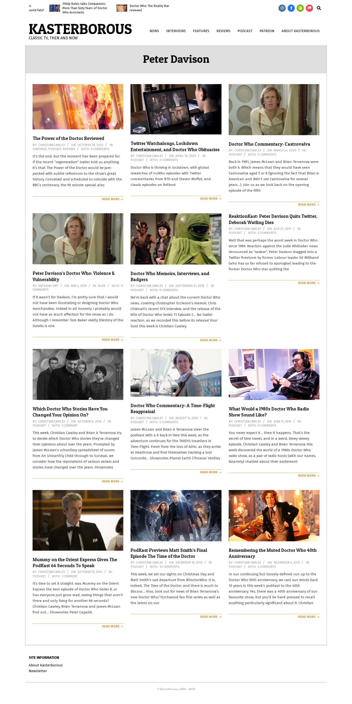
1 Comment (70, 425)
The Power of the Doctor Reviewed (68, 138)
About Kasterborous (46, 665)
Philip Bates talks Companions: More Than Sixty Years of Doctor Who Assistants (62, 8)
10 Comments (169, 566)
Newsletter (38, 671)
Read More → (112, 199)
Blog (102, 286)
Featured (40, 149)
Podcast (54, 149)
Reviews (69, 149)
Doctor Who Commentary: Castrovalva (269, 144)
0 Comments (100, 149)
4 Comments (267, 566)
